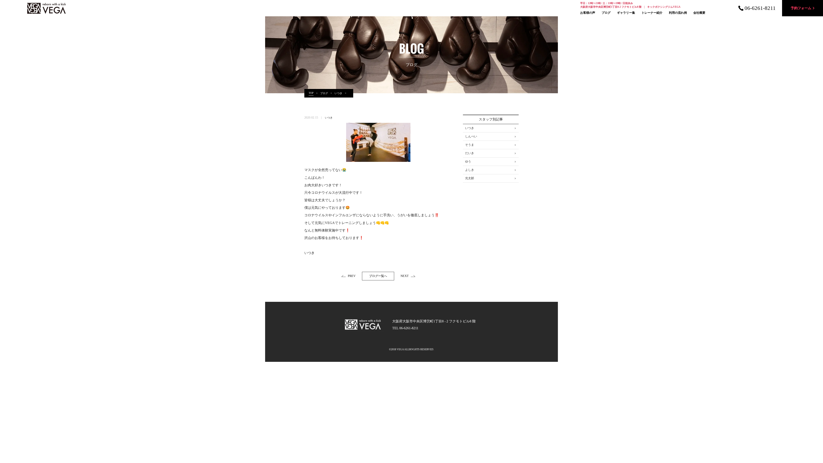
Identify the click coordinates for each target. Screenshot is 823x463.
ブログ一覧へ (378, 276)
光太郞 (469, 178)
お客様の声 (587, 12)
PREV (352, 276)
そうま (469, 144)
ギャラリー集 (626, 12)
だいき (469, 153)
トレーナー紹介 (651, 12)
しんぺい (471, 136)
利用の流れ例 (678, 12)
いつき (329, 117)
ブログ (606, 12)
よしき (469, 169)
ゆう (468, 161)
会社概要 (699, 12)
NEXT (405, 276)
